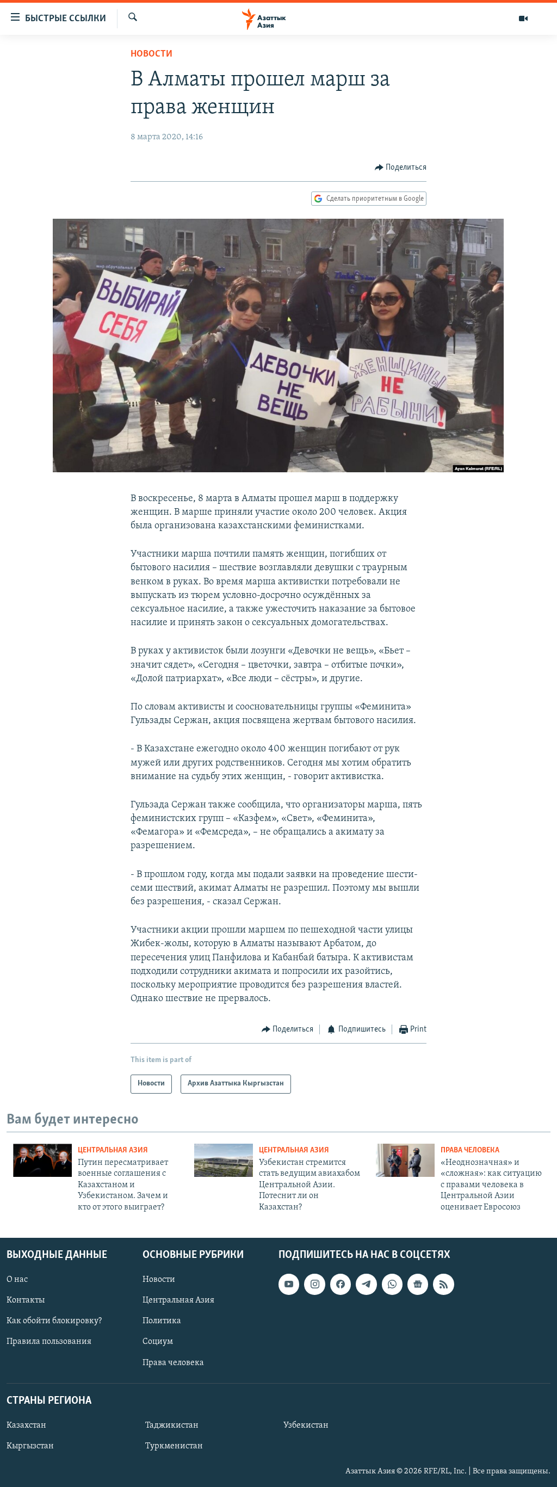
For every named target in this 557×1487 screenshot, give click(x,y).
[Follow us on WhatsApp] (392, 1284)
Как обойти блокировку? (54, 1321)
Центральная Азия (113, 1150)
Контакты (26, 1300)
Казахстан (26, 1425)
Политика (162, 1321)
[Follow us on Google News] (417, 1284)
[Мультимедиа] (523, 18)
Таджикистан (172, 1425)
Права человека (470, 1150)
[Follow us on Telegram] (366, 1284)
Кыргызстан (30, 1446)
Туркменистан (174, 1446)
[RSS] (443, 1284)
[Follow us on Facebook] (340, 1284)
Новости (151, 54)
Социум (158, 1341)
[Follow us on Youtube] (288, 1284)
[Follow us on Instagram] (314, 1284)
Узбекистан (306, 1425)
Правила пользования (49, 1341)
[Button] (401, 168)
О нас (17, 1279)
